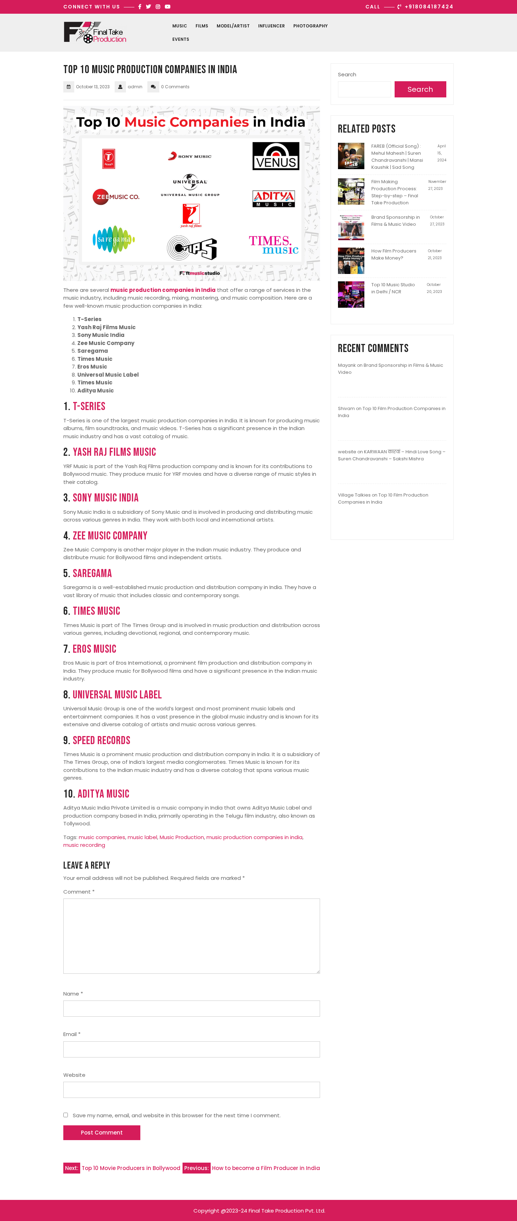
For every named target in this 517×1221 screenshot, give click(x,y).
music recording (84, 845)
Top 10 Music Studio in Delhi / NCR (393, 288)
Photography (310, 26)
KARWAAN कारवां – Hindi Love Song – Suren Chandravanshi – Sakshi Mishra (392, 455)
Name (73, 993)
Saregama (92, 574)
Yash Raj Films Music (114, 452)
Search (347, 74)
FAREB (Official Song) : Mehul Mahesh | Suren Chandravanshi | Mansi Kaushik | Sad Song (397, 157)
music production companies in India (163, 290)
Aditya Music (103, 794)
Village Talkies (354, 495)
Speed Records (101, 741)
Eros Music (94, 649)
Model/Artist (233, 26)
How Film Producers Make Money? (393, 254)
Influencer (271, 26)
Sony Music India (106, 498)
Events (180, 39)
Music (179, 26)
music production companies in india (254, 837)
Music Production (182, 837)
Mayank (347, 365)
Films (202, 26)
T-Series (89, 407)
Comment (79, 891)
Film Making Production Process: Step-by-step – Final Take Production (394, 192)
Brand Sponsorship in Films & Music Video (395, 221)
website (347, 451)
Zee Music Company (110, 536)
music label (142, 837)
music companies (102, 837)
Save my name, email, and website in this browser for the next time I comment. (177, 1115)
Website (74, 1075)
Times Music (96, 611)
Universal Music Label (117, 695)
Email (72, 1034)
